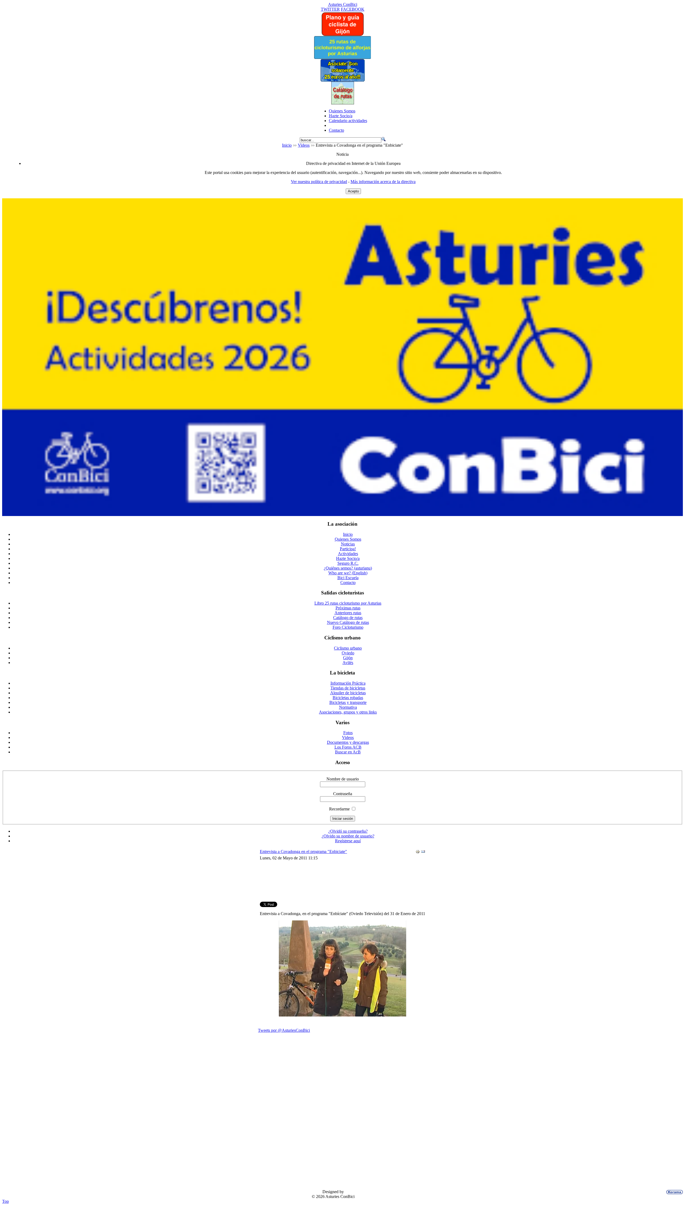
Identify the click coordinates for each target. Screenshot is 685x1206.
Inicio (287, 145)
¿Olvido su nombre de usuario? (348, 836)
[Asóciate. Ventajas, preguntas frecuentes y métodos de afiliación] (342, 80)
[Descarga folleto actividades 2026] (342, 514)
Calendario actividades (348, 120)
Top (5, 1201)
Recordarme (339, 809)
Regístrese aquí (348, 841)
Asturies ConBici (342, 4)
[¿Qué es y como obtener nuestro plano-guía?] (342, 34)
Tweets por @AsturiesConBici (284, 1030)
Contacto (336, 130)
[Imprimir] (418, 852)
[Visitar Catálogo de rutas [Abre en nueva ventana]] (342, 103)
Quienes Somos (342, 111)
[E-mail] (423, 852)
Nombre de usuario (342, 779)
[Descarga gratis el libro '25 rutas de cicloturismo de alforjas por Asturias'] (342, 57)
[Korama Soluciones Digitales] (673, 1192)
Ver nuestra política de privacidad (319, 181)
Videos (304, 145)
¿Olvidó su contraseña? (348, 831)
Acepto (353, 191)
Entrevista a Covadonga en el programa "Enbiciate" (303, 851)
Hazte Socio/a (340, 115)
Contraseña (342, 793)
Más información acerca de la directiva (383, 181)
